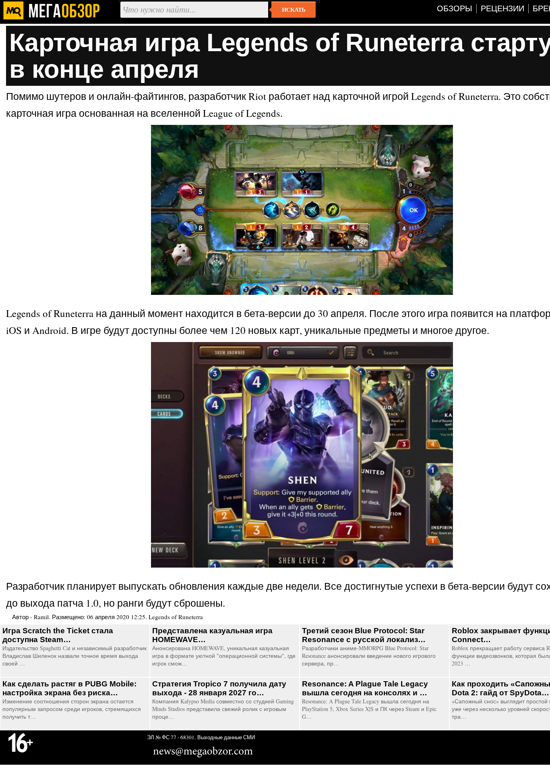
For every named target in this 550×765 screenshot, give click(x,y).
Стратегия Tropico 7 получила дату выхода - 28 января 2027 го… (219, 688)
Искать (293, 9)
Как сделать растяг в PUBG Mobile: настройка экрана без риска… (69, 688)
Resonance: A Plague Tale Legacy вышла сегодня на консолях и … (365, 688)
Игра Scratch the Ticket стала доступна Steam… (57, 635)
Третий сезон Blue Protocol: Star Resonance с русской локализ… (364, 635)
